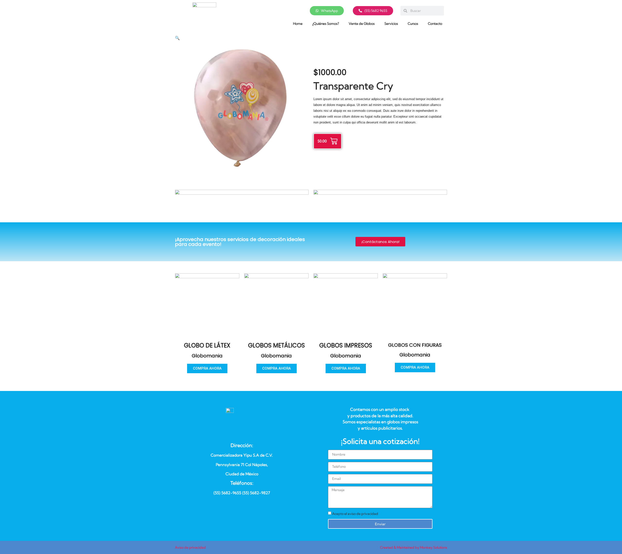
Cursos (413, 23)
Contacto (435, 23)
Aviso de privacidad (190, 547)
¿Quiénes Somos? (325, 23)
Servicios (391, 23)
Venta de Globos (362, 23)
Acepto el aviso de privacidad (355, 513)
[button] (177, 38)
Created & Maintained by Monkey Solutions (413, 547)
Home (297, 23)
